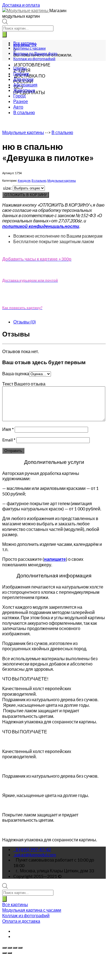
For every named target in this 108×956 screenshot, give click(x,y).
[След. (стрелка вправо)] (9, 953)
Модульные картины (23, 132)
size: (7, 188)
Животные (24, 90)
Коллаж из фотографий (34, 58)
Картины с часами (29, 48)
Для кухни (23, 79)
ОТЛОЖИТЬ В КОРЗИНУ (25, 195)
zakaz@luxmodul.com (35, 854)
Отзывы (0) (24, 321)
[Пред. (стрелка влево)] (4, 953)
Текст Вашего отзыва (23, 383)
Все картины (24, 42)
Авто (18, 106)
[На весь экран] (15, 948)
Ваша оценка (15, 373)
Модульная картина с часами (31, 910)
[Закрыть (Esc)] (4, 948)
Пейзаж (21, 73)
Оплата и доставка (21, 921)
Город (19, 95)
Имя (8, 429)
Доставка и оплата (21, 4)
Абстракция (25, 84)
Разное (20, 101)
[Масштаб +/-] (20, 948)
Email (9, 439)
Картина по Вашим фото (35, 53)
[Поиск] (4, 34)
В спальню (24, 112)
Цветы (20, 68)
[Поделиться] (9, 948)
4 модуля (24, 180)
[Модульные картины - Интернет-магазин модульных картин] (25, 10)
